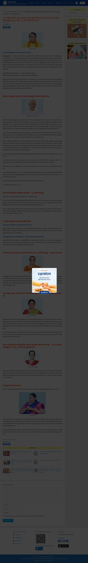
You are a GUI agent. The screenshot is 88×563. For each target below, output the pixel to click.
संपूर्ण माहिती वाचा (44, 292)
